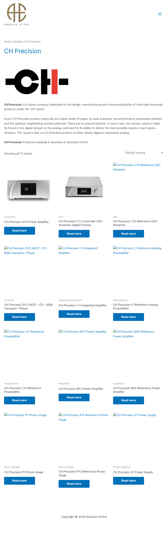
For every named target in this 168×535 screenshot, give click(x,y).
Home (7, 41)
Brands (18, 41)
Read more (19, 230)
